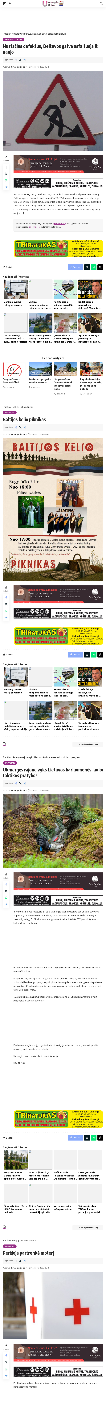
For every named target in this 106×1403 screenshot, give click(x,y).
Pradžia (6, 33)
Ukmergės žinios (17, 67)
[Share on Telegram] (24, 60)
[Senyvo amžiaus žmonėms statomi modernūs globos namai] (65, 369)
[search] (101, 3)
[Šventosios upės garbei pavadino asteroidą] (40, 369)
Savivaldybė (10, 763)
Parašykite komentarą (89, 744)
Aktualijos (9, 412)
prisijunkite (34, 227)
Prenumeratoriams (13, 39)
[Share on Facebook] (16, 60)
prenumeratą (59, 223)
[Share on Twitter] (20, 60)
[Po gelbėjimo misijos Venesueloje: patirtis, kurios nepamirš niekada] (91, 369)
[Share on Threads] (100, 267)
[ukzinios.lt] (53, 3)
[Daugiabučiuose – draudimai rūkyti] (14, 369)
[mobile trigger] (5, 3)
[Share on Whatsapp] (6, 180)
